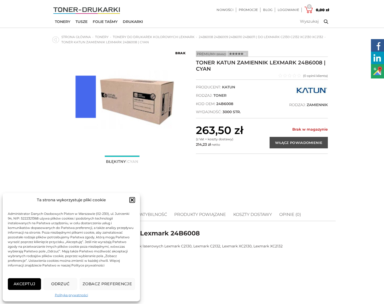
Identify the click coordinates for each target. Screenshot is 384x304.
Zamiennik (317, 104)
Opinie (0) (290, 214)
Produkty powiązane (200, 214)
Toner (219, 95)
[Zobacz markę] (311, 94)
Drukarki (133, 21)
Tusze (81, 21)
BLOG (267, 10)
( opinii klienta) (315, 76)
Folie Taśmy (105, 21)
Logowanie (288, 10)
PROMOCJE (248, 10)
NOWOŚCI (225, 10)
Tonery (62, 21)
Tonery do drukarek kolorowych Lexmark (154, 37)
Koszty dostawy (252, 214)
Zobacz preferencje (107, 283)
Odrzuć (60, 283)
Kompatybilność (147, 214)
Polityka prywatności (71, 295)
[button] (132, 200)
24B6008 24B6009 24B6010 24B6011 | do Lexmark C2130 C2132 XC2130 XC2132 (261, 37)
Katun (228, 87)
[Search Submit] (322, 22)
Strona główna (76, 37)
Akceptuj (24, 283)
